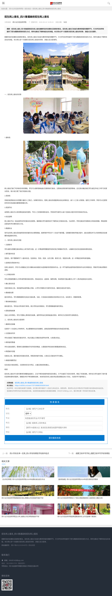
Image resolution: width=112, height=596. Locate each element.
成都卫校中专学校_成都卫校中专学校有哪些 (93, 453)
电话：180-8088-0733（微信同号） (14, 563)
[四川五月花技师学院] (56, 4)
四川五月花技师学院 (16, 9)
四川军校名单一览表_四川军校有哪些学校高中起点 (29, 453)
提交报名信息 (55, 438)
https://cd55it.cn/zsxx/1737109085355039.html (32, 385)
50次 (65, 22)
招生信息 (28, 9)
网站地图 (32, 545)
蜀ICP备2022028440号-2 (20, 545)
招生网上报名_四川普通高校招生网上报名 (47, 9)
